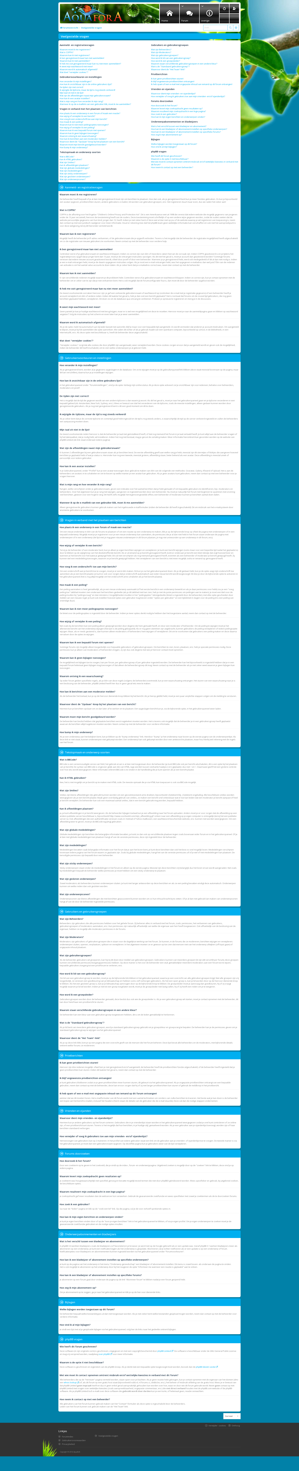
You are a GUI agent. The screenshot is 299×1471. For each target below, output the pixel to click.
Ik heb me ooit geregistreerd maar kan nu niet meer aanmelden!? (90, 63)
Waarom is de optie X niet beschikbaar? (169, 159)
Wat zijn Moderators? (161, 52)
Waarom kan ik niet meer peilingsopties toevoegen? (84, 124)
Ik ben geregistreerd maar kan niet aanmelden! (82, 58)
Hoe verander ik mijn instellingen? (76, 81)
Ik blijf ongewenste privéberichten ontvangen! (172, 81)
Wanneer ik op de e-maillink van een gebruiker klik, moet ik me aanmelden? (95, 104)
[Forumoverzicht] (92, 14)
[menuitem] (224, 8)
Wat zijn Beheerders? (161, 49)
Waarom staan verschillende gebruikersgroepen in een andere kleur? (184, 63)
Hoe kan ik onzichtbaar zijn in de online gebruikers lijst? (86, 84)
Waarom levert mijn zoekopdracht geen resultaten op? (177, 108)
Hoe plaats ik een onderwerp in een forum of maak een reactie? (90, 113)
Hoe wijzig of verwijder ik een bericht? (77, 116)
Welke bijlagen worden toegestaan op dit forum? (174, 144)
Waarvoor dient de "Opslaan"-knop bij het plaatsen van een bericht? (92, 141)
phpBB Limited (164, 1351)
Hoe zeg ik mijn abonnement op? (166, 134)
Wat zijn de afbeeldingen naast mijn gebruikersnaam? (85, 95)
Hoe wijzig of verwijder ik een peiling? (77, 127)
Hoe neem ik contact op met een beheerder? (172, 167)
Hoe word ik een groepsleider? (165, 60)
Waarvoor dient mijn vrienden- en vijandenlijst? (173, 93)
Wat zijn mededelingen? (71, 170)
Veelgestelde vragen (108, 1435)
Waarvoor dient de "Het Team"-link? (168, 69)
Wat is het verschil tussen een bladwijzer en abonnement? (178, 126)
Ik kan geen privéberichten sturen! (167, 78)
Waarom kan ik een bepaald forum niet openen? (83, 130)
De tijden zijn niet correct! (71, 87)
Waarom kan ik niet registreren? (75, 55)
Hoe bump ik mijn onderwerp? (74, 147)
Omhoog (236, 1425)
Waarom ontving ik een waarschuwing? (78, 136)
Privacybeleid (68, 1444)
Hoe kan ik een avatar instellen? (75, 98)
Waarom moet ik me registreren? (75, 49)
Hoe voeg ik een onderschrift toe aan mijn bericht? (83, 119)
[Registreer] (234, 8)
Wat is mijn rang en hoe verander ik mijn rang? (81, 101)
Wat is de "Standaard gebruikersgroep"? (170, 66)
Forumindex (67, 1436)
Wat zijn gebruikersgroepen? (164, 55)
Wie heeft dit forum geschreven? (166, 156)
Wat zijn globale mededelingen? (75, 168)
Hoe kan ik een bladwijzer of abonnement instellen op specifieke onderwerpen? (189, 129)
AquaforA (77, 1452)
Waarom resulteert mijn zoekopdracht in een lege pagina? (178, 111)
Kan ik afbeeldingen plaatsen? (74, 165)
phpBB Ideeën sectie (205, 1366)
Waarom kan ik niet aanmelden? (75, 60)
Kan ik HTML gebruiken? (71, 159)
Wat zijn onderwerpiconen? (72, 179)
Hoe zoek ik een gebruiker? (164, 114)
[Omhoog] (238, 205)
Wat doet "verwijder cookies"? (74, 72)
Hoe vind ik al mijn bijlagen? (164, 146)
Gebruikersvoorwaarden (74, 1440)
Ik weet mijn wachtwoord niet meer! (76, 66)
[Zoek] (230, 28)
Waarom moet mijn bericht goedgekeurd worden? (83, 144)
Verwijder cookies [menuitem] (217, 1425)
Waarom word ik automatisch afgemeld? (79, 69)
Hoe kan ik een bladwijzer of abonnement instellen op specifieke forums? (186, 131)
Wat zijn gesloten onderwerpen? (75, 176)
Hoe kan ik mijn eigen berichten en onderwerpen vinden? (178, 116)
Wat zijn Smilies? (67, 162)
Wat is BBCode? (67, 156)
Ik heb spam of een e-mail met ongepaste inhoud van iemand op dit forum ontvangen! (191, 84)
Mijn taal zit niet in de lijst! (71, 92)
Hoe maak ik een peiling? (71, 121)
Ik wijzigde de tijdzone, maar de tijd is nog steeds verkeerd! (87, 90)
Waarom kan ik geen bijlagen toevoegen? (79, 133)
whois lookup (70, 1382)
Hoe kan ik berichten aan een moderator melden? (83, 138)
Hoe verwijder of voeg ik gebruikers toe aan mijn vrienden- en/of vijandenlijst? (188, 96)
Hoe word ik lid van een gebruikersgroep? (170, 58)
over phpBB (104, 1354)
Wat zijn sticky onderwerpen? (73, 173)
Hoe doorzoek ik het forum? (164, 105)
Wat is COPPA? (66, 52)
